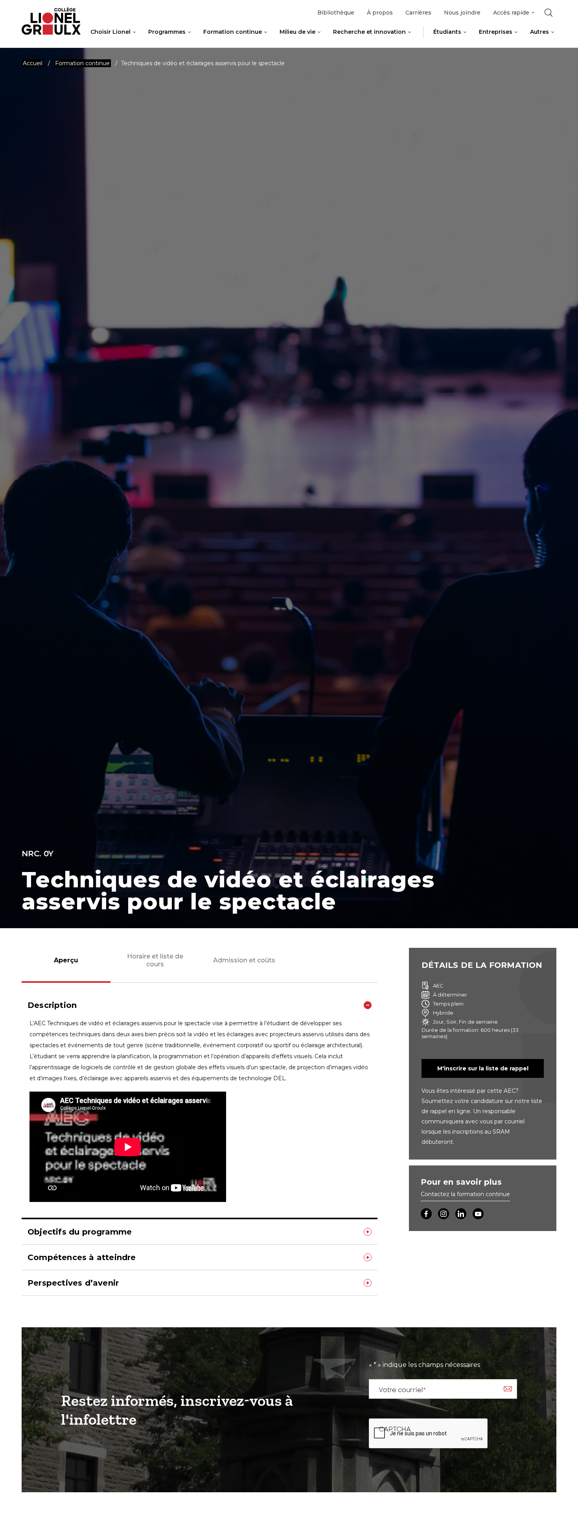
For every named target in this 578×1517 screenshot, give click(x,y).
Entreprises (495, 31)
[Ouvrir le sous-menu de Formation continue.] (265, 38)
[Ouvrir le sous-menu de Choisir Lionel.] (134, 38)
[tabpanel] (199, 1144)
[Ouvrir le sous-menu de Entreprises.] (516, 38)
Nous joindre (462, 12)
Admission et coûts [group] (244, 960)
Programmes (167, 31)
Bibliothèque (335, 12)
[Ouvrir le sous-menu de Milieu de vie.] (319, 38)
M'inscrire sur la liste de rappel (482, 1068)
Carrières (418, 12)
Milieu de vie (297, 31)
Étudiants (447, 31)
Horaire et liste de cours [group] (155, 960)
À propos (380, 12)
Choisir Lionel (110, 31)
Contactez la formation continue (465, 1194)
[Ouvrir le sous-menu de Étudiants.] (465, 38)
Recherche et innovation (369, 31)
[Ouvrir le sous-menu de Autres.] (552, 38)
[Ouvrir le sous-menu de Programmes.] (189, 38)
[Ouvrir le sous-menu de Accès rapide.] (533, 13)
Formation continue (232, 31)
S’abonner (507, 1389)
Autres (539, 31)
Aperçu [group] (66, 960)
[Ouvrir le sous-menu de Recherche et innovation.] (409, 38)
